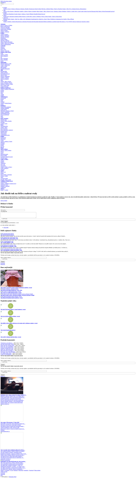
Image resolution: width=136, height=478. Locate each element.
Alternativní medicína (14, 16)
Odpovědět (5, 227)
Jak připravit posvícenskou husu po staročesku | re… (12, 457)
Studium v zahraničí (5, 186)
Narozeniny (3, 165)
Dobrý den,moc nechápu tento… (8, 345)
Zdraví (4, 15)
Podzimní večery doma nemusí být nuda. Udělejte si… (13, 395)
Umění (2, 170)
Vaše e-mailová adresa (5, 257)
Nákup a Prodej (4, 30)
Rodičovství (6, 14)
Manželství (11, 14)
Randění (36, 14)
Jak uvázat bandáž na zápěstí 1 (8, 330)
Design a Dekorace (15, 9)
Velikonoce (3, 163)
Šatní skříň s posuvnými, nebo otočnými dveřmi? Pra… (13, 423)
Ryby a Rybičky (4, 59)
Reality (2, 99)
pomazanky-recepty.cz (6, 458)
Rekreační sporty (4, 154)
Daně (2, 100)
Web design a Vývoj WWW (66, 21)
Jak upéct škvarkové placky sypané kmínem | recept (13, 309)
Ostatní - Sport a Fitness (6, 150)
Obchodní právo (4, 126)
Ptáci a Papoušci (4, 58)
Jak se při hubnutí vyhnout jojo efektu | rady (11, 250)
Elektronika (3, 62)
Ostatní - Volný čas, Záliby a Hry (18, 19)
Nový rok (3, 164)
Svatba (16, 14)
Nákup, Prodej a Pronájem (56, 9)
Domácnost (31, 9)
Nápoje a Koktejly (32, 11)
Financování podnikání (6, 107)
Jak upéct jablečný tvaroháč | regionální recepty (11, 452)
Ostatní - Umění (4, 176)
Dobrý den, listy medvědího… (7, 346)
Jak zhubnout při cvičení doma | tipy (9, 238)
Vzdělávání (3, 187)
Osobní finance (4, 96)
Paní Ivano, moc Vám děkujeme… (8, 352)
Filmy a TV (3, 172)
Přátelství (32, 14)
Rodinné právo (4, 131)
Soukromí (31, 470)
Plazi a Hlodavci (4, 56)
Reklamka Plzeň (12, 476)
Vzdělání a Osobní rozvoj (7, 181)
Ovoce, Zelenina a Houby (56, 11)
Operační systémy (85, 21)
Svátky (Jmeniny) (4, 168)
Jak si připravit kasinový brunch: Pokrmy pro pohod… (13, 451)
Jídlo (4, 10)
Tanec (2, 177)
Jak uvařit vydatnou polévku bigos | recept (11, 337)
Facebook (3, 263)
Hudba (2, 173)
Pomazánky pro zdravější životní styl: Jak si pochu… (13, 461)
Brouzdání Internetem (39, 21)
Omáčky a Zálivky (24, 11)
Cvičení (6, 190)
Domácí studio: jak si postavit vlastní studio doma (12, 402)
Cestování (3, 45)
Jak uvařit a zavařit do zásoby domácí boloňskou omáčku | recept (16, 287)
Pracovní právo (4, 128)
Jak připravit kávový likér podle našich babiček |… (12, 456)
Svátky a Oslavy (4, 159)
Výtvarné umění (4, 178)
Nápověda (20, 470)
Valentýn (3, 169)
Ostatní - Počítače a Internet (9, 21)
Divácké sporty (4, 158)
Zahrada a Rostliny (24, 9)
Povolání (3, 122)
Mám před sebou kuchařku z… (7, 350)
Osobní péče (6, 16)
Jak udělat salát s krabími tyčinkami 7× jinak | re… (12, 465)
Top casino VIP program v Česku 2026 (10, 422)
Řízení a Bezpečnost (5, 26)
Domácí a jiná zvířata (6, 52)
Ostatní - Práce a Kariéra (6, 121)
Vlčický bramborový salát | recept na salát (10, 427)
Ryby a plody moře (79, 11)
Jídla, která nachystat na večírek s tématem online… (12, 462)
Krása (60, 16)
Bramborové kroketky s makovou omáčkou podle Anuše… (14, 453)
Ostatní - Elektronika (5, 65)
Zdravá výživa (6, 11)
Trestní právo (3, 133)
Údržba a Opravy (7, 9)
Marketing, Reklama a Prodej (7, 110)
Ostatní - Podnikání (5, 112)
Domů (2, 190)
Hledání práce (4, 119)
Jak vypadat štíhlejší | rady (7, 242)
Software (74, 21)
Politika (2, 95)
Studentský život (4, 184)
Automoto (3, 24)
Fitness (2, 151)
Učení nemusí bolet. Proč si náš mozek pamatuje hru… (13, 397)
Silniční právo (4, 132)
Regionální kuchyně (109, 11)
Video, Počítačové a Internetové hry (55, 19)
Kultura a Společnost (6, 87)
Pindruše (2, 430)
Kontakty (7, 470)
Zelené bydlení (37, 9)
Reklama (16, 470)
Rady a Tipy (3, 49)
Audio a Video (4, 66)
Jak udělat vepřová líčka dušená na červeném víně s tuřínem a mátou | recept (19, 323)
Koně (2, 53)
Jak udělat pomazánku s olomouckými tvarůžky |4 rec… (13, 467)
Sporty (2, 153)
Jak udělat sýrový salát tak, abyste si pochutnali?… (12, 469)
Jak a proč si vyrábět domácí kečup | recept (11, 292)
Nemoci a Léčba (26, 16)
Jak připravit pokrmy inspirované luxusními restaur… (12, 426)
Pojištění (2, 102)
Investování (3, 98)
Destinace (3, 48)
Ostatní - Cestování (5, 50)
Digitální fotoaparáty (5, 68)
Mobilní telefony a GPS (6, 63)
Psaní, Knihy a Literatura (6, 174)
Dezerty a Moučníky (15, 11)
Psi (1, 57)
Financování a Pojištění (6, 29)
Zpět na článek (4, 200)
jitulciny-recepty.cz (5, 403)
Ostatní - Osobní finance (6, 103)
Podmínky (26, 470)
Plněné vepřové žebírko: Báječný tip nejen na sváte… (13, 455)
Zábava (2, 188)
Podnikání (3, 105)
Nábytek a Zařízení (45, 9)
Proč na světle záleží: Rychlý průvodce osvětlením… (12, 400)
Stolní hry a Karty (43, 19)
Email (58, 21)
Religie (2, 91)
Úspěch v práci (4, 123)
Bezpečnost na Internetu (21, 21)
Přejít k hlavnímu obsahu (6, 1)
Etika (2, 93)
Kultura (2, 90)
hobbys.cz (3, 376)
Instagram (3, 264)
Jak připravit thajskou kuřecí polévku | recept (12, 297)
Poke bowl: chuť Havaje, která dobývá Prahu (11, 425)
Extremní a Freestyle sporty (7, 156)
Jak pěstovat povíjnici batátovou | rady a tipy (11, 290)
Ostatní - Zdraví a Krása (53, 16)
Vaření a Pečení (101, 11)
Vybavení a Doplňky (5, 28)
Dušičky (2, 162)
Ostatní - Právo (4, 127)
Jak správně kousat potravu (7, 234)
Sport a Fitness (4, 149)
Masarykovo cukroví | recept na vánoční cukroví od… (13, 428)
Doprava (2, 47)
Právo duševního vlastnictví (7, 130)
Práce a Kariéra (4, 118)
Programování (30, 21)
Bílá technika (3, 67)
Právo (2, 124)
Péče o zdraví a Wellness (35, 16)
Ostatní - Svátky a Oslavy (6, 167)
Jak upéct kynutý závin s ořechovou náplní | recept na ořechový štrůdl (17, 295)
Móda (20, 16)
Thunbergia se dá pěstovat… (7, 343)
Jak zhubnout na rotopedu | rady (9, 246)
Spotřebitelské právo (5, 135)
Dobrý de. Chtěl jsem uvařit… (7, 349)
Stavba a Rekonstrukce (81, 9)
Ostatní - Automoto (5, 31)
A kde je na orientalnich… (6, 354)
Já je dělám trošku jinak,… (6, 353)
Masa (38, 11)
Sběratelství (28, 19)
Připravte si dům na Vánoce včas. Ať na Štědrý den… (13, 396)
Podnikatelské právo (5, 113)
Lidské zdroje (4, 109)
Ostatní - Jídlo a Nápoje (44, 11)
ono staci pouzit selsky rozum (7, 344)
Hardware (79, 21)
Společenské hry (35, 19)
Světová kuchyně (88, 11)
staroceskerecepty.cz (5, 431)
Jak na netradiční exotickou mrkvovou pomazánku (12, 464)
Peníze (2, 104)
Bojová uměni (4, 155)
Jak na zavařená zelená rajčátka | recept (10, 316)
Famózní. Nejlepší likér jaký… (7, 348)
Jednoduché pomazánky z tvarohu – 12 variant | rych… (13, 466)
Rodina (5, 12)
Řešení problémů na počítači (50, 21)
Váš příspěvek (4, 211)
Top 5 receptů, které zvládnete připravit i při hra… (13, 450)
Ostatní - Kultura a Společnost (7, 89)
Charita (2, 94)
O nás (11, 470)
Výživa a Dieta (44, 16)
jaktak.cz (3, 470)
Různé (2, 147)
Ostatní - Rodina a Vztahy (24, 14)
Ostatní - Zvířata (4, 54)
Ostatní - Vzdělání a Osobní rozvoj (8, 183)
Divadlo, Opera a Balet (6, 179)
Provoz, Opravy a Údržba (6, 25)
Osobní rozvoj (4, 182)
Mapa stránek (37, 470)
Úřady (2, 117)
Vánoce (2, 160)
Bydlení (5, 7)
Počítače (5, 20)
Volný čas (5, 17)
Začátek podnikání (5, 108)
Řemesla (5, 19)
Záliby (9, 19)
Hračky (65, 19)
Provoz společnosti (5, 114)
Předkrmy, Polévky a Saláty (68, 11)
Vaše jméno (3, 210)
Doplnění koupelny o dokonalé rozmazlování (11, 398)
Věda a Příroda (70, 19)
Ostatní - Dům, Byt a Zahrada (69, 9)
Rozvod (43, 14)
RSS (2, 475)
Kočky (2, 61)
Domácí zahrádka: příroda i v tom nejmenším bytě (12, 401)
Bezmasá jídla (95, 11)
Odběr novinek (4, 471)
